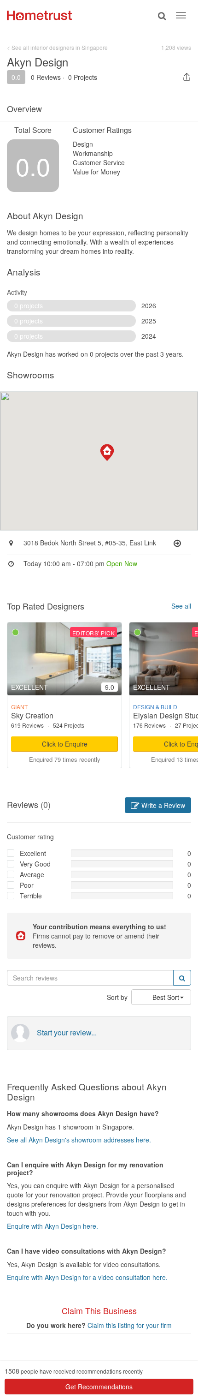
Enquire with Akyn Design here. (52, 1226)
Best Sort (165, 997)
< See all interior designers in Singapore (57, 47)
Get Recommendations (99, 1386)
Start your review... (67, 1033)
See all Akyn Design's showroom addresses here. (79, 1139)
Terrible (31, 895)
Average (32, 874)
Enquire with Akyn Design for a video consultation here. (87, 1277)
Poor (27, 885)
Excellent (33, 853)
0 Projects (82, 77)
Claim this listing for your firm (129, 1325)
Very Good (35, 863)
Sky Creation (32, 715)
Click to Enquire (64, 743)
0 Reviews (46, 77)
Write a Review (162, 805)
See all (181, 605)
